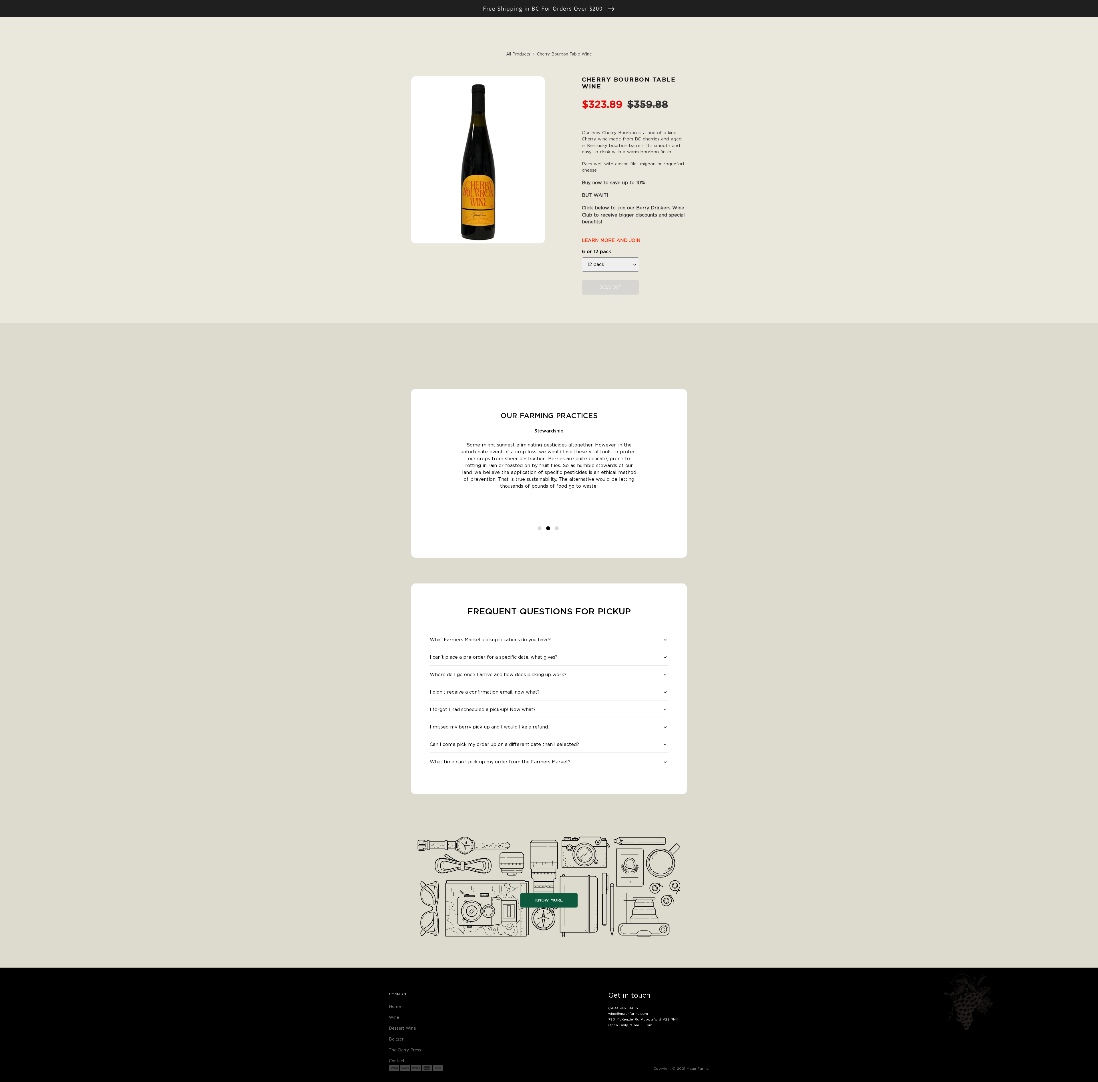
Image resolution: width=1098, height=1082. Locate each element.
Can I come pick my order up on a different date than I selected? (504, 744)
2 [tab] (549, 529)
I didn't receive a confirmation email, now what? (485, 692)
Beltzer (396, 1039)
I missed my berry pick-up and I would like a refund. (489, 727)
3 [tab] (557, 529)
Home (395, 1007)
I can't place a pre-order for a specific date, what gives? (493, 657)
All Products (518, 54)
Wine (394, 1018)
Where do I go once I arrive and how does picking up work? (498, 674)
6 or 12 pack (596, 251)
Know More (549, 900)
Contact (397, 1061)
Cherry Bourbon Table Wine (564, 54)
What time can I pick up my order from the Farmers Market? (500, 762)
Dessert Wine (402, 1029)
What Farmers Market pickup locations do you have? (490, 640)
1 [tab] (540, 529)
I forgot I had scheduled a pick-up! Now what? (483, 709)
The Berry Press (405, 1050)
